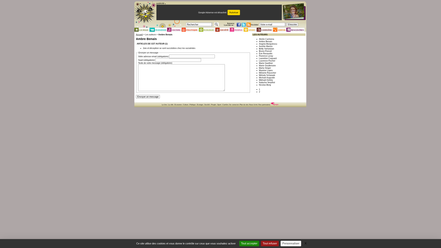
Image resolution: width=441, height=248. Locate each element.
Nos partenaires (264, 105)
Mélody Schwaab (267, 75)
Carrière (225, 105)
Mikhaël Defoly (266, 80)
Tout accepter (249, 243)
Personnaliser (290, 243)
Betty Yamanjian (266, 49)
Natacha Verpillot (267, 82)
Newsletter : (255, 25)
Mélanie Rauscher (267, 73)
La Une (164, 105)
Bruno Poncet (265, 51)
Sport (219, 105)
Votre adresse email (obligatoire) (153, 56)
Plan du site (244, 105)
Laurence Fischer (267, 61)
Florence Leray (266, 56)
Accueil (139, 34)
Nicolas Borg (265, 85)
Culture (185, 105)
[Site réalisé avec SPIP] (275, 105)
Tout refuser (270, 243)
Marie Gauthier (266, 63)
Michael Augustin (267, 77)
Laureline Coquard (268, 58)
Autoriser (233, 12)
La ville (170, 105)
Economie (178, 105)
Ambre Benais (265, 41)
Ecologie (200, 105)
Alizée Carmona (266, 39)
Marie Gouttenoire (267, 65)
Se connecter (234, 105)
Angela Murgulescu (268, 44)
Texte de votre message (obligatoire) (155, 63)
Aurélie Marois (266, 46)
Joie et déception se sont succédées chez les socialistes (169, 48)
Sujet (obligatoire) (146, 60)
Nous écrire (253, 105)
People (213, 105)
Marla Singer (265, 68)
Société (207, 105)
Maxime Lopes (266, 70)
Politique (193, 105)
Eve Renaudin (265, 53)
